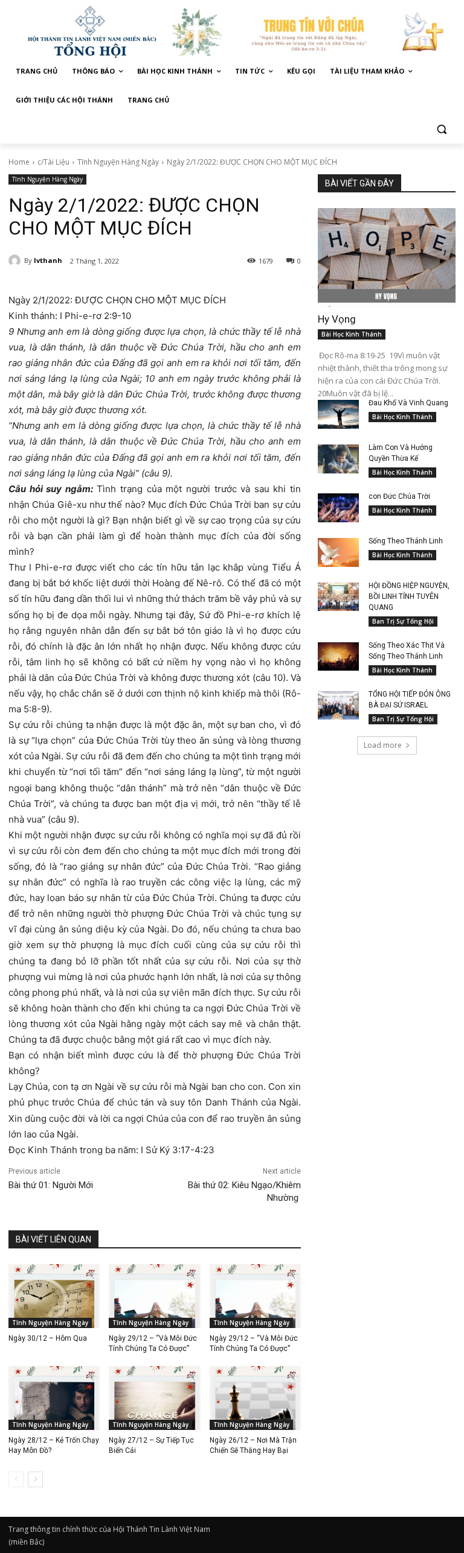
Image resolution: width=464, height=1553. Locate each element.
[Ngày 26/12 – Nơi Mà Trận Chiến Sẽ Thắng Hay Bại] (255, 1398)
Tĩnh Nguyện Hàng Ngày (118, 162)
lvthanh (48, 260)
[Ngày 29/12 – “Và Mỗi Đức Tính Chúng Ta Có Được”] (154, 1296)
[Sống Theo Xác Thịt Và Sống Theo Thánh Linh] (338, 656)
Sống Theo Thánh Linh (406, 541)
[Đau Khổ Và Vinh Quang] (338, 414)
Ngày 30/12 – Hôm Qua (47, 1338)
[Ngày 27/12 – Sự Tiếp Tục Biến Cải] (154, 1398)
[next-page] (35, 1479)
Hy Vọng (338, 319)
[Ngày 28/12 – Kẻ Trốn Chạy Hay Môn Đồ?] (54, 1398)
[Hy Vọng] (387, 257)
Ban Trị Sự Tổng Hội (403, 621)
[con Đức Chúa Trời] (338, 507)
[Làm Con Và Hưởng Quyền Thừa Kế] (338, 458)
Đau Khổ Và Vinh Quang (409, 403)
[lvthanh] (16, 261)
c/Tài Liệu (53, 162)
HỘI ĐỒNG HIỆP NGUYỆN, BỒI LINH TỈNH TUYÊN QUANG (409, 596)
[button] (441, 129)
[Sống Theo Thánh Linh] (338, 552)
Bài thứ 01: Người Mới (50, 1185)
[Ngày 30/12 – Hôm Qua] (54, 1296)
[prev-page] (16, 1479)
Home (19, 162)
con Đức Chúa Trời (399, 496)
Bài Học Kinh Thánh (351, 334)
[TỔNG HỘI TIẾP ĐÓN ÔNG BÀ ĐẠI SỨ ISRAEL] (338, 705)
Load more (383, 745)
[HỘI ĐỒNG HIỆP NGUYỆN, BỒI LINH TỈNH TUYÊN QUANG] (338, 597)
